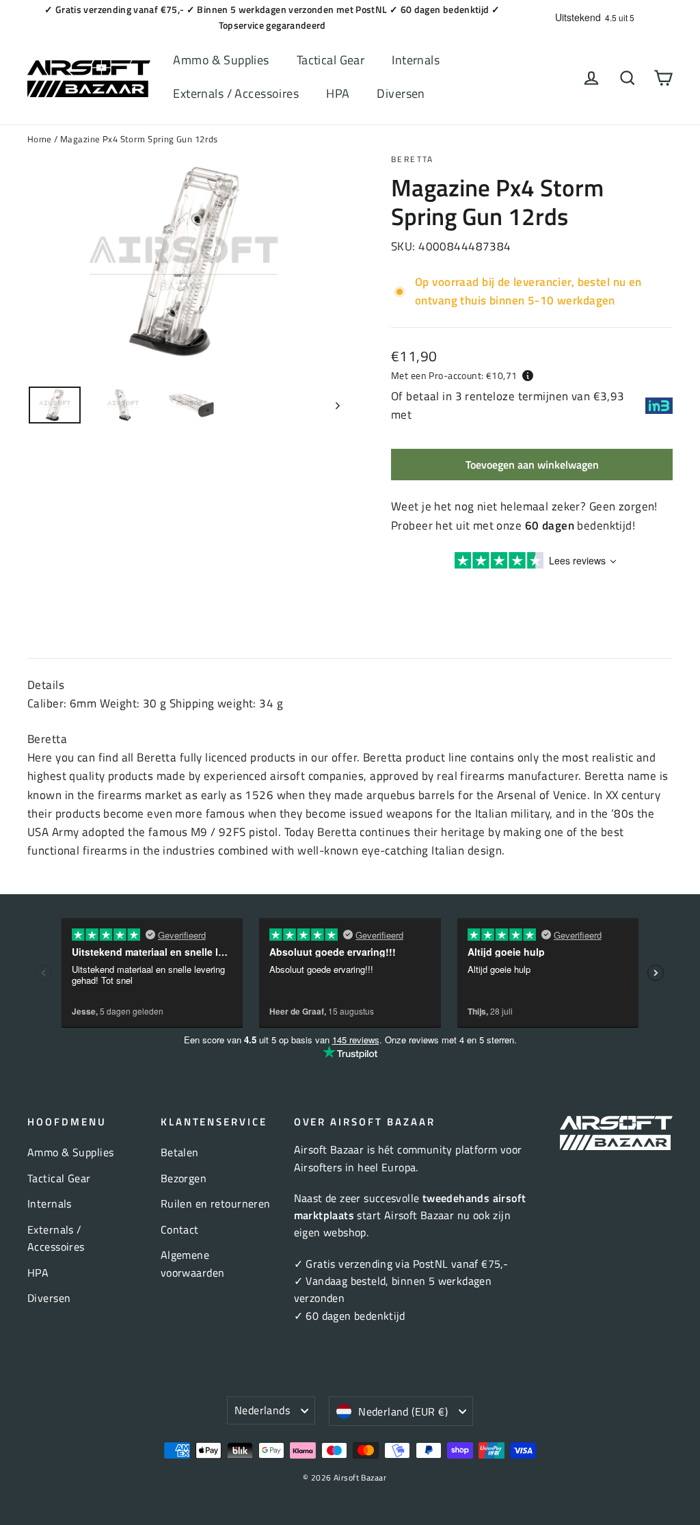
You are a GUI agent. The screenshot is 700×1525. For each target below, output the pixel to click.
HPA (337, 93)
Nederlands (262, 1410)
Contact (180, 1229)
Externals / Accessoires (236, 93)
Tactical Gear (331, 60)
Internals (416, 60)
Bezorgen (183, 1178)
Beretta (412, 159)
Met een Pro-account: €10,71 (454, 375)
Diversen (401, 93)
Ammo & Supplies (221, 60)
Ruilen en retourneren (216, 1203)
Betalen (180, 1152)
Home (39, 139)
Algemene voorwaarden (193, 1263)
